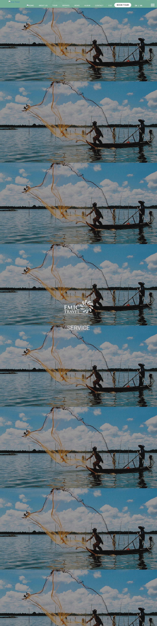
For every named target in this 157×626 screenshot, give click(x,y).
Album (87, 5)
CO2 (110, 5)
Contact (99, 5)
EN (136, 6)
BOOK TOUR (123, 5)
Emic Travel (78, 307)
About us (43, 5)
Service (66, 5)
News (76, 5)
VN (141, 6)
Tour (54, 5)
